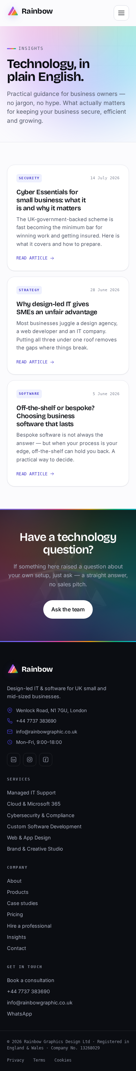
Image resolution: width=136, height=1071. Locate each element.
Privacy (15, 1060)
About (14, 881)
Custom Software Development (44, 826)
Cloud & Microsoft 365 (34, 804)
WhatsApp (19, 1014)
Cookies (62, 1060)
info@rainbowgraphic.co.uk (46, 731)
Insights (16, 937)
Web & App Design (29, 837)
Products (18, 892)
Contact (16, 948)
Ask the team (68, 609)
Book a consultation (30, 980)
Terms (39, 1060)
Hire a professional (29, 926)
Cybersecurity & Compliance (40, 815)
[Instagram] (29, 759)
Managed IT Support (31, 792)
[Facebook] (45, 759)
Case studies (22, 903)
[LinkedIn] (13, 759)
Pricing (15, 914)
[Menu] (121, 13)
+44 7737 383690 (36, 721)
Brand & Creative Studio (35, 849)
